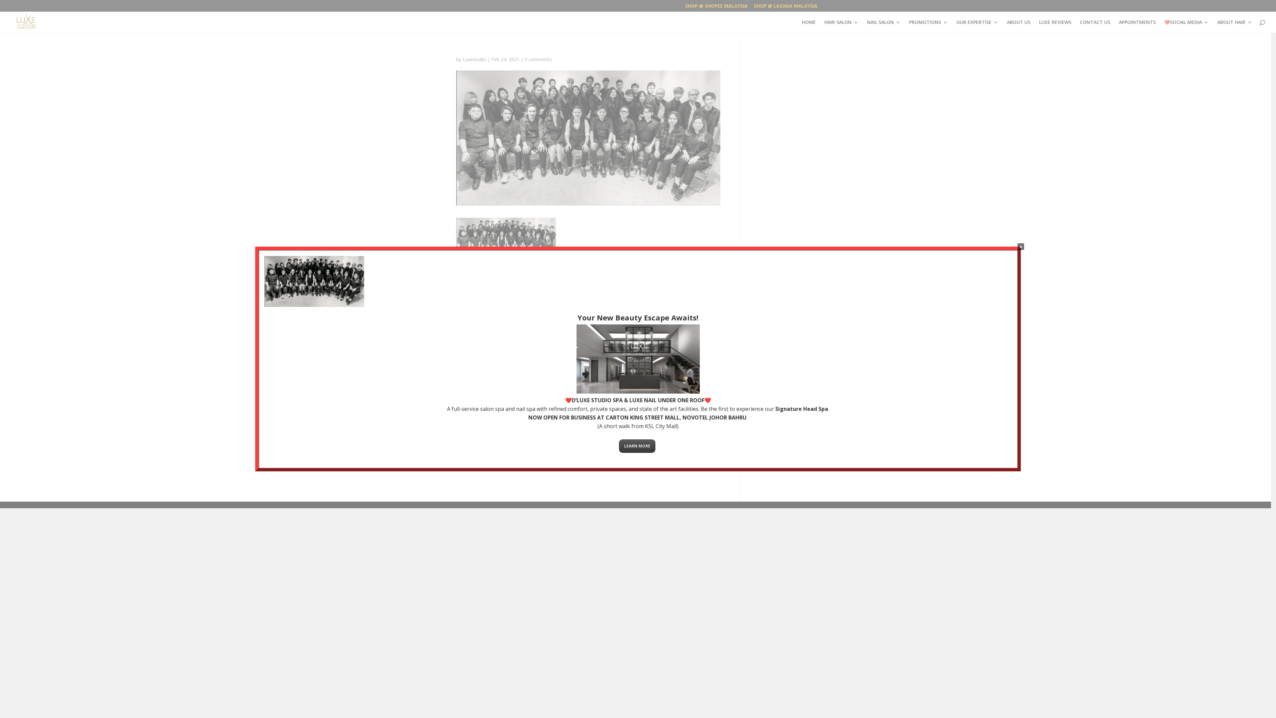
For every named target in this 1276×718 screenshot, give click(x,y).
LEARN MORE (637, 446)
